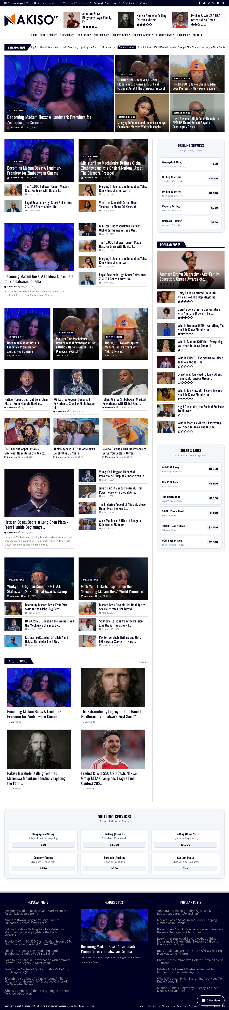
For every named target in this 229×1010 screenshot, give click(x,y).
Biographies (100, 34)
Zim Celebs (66, 34)
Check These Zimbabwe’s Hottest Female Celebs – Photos (190, 961)
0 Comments (15, 721)
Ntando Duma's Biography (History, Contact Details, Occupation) (187, 989)
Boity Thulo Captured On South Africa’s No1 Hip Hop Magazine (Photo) (37, 970)
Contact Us (146, 3)
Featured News (44, 47)
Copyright (182, 1006)
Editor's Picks (47, 34)
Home (37, 3)
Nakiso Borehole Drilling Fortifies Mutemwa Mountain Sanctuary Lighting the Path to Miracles (34, 932)
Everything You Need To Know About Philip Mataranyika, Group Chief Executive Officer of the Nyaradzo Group (35, 981)
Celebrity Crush (120, 34)
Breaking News (164, 34)
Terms (206, 1006)
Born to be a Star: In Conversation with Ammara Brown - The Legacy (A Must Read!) (37, 961)
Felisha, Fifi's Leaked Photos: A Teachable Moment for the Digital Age (185, 970)
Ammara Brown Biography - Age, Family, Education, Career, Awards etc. (31, 921)
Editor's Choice (166, 47)
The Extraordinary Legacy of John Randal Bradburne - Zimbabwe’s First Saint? (111, 713)
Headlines (182, 34)
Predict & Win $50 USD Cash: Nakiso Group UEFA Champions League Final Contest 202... (109, 778)
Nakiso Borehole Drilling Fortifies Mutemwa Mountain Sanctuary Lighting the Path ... (36, 778)
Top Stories (83, 34)
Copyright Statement (105, 3)
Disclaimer (128, 3)
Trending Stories (142, 34)
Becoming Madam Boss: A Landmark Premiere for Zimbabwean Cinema (34, 713)
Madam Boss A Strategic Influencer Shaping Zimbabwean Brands (187, 921)
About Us (52, 3)
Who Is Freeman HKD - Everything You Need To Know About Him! (189, 980)
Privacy (194, 1006)
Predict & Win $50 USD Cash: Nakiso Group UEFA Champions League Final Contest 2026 (103, 47)
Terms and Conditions (75, 3)
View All (143, 662)
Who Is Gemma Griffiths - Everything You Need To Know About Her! (36, 992)
